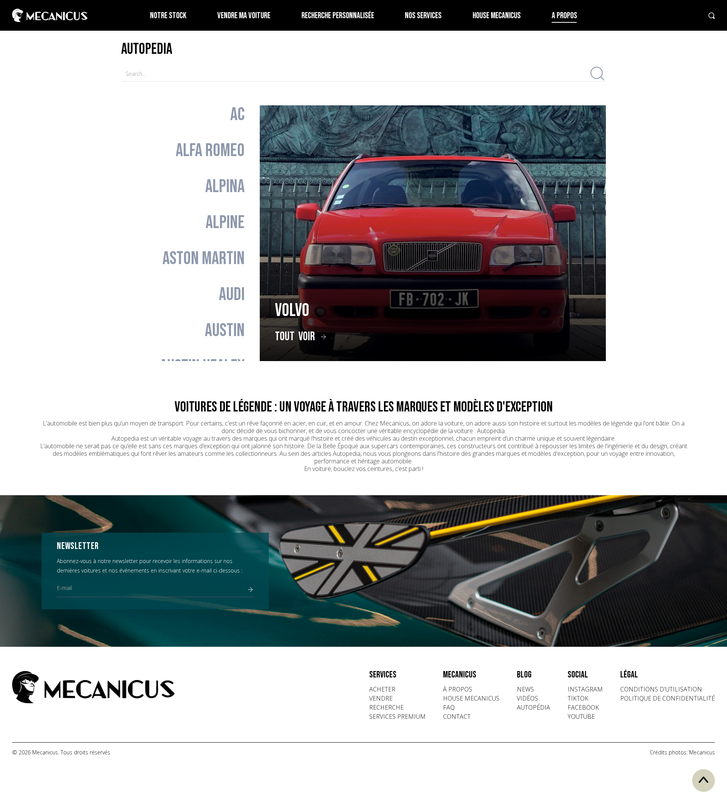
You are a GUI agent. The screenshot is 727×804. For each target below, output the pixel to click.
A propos (564, 16)
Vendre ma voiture (243, 16)
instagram (585, 689)
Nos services (423, 16)
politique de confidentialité (667, 698)
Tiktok (578, 698)
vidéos (527, 698)
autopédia (533, 707)
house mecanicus (471, 698)
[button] (397, 675)
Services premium (397, 716)
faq (449, 707)
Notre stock (168, 16)
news (525, 689)
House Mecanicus (497, 16)
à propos (457, 689)
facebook (583, 707)
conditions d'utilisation (661, 689)
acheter (382, 689)
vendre (381, 698)
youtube (581, 716)
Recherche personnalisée (337, 16)
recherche (386, 707)
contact (457, 716)
